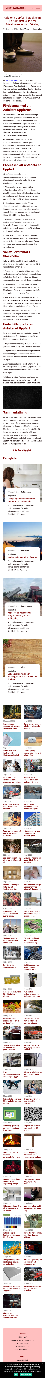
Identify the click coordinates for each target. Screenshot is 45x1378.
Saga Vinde (24, 29)
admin (23, 667)
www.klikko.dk (24, 1350)
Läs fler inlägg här (22, 450)
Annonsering (22, 1360)
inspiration (37, 29)
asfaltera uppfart (13, 80)
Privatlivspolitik (26, 1374)
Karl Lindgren (26, 492)
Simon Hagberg (26, 606)
